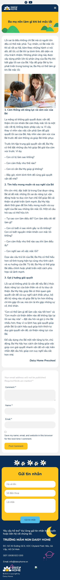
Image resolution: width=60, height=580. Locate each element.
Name (9, 405)
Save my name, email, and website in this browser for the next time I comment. (28, 437)
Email (8, 419)
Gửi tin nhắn (30, 519)
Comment (10, 387)
